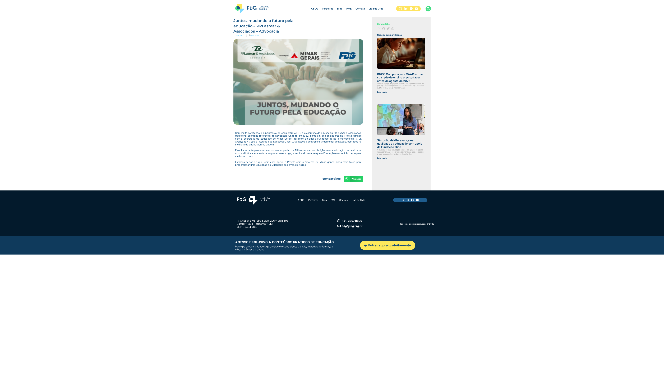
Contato (360, 8)
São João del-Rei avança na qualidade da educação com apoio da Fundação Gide (399, 144)
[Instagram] (400, 8)
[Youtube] (416, 8)
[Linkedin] (405, 8)
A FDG (314, 8)
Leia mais (382, 92)
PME (349, 8)
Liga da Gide (376, 8)
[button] (428, 8)
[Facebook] (411, 8)
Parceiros (327, 8)
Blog (340, 8)
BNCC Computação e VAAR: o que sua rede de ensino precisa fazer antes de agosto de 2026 (400, 77)
